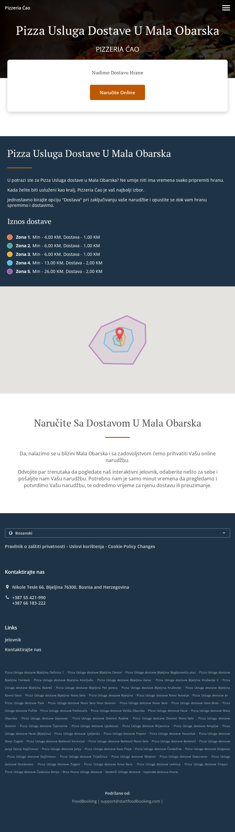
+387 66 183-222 (29, 603)
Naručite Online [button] (117, 92)
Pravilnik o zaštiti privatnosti (35, 546)
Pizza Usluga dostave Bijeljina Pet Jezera (87, 687)
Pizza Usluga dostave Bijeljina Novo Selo (55, 695)
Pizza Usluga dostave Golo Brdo (195, 703)
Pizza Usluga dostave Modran (133, 756)
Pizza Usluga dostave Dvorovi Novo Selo (163, 718)
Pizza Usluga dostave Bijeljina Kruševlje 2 (187, 680)
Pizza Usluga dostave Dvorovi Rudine (101, 718)
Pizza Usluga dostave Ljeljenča (77, 733)
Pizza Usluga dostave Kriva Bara (108, 764)
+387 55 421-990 (29, 597)
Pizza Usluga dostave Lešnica (159, 764)
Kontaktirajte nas (23, 649)
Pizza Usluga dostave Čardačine (158, 749)
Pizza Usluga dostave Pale (24, 703)
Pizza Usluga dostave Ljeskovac (95, 726)
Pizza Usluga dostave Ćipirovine (43, 726)
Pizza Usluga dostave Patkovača (63, 710)
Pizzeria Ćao (17, 8)
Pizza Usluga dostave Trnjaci (206, 764)
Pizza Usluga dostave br (210, 695)
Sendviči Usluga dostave (123, 772)
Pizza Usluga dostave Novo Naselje (163, 695)
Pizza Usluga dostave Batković (174, 741)
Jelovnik (13, 640)
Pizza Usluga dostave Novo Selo (143, 703)
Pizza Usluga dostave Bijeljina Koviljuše (63, 680)
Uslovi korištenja (86, 546)
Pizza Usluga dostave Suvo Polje (108, 749)
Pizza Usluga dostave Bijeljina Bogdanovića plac (160, 672)
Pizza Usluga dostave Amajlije (196, 726)
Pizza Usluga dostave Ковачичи (183, 756)
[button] (226, 7)
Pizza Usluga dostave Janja (61, 749)
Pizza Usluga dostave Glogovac (207, 749)
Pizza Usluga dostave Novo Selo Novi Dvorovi (82, 703)
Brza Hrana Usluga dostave (83, 772)
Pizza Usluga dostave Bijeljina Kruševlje (151, 687)
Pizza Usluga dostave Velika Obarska (118, 710)
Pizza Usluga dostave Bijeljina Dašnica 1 (34, 672)
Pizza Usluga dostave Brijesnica (146, 726)
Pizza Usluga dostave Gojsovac (44, 718)
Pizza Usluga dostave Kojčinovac (31, 756)
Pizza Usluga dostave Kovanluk (172, 733)
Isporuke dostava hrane (161, 772)
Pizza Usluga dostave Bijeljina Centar (95, 672)
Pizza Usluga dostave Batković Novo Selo (118, 741)
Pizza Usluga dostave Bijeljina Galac (124, 680)
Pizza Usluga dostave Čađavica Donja (32, 772)
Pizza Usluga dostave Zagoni (59, 764)
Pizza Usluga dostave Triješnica (83, 756)
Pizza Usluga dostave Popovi (125, 733)
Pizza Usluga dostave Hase (167, 710)
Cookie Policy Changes (131, 546)
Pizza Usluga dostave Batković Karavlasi (56, 741)
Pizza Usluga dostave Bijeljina (111, 695)
